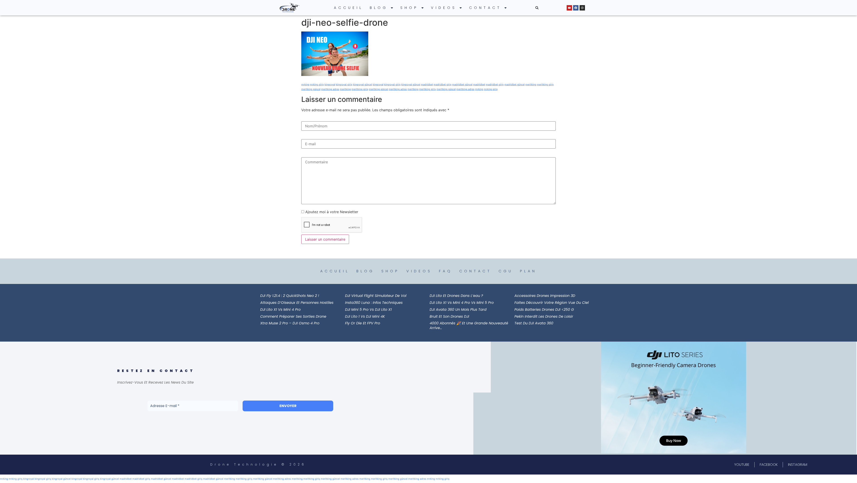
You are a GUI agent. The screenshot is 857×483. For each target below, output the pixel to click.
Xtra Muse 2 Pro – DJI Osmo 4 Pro (289, 323)
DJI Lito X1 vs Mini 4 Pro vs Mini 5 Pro (462, 302)
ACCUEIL (348, 7)
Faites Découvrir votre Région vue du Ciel (551, 302)
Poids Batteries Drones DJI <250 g (544, 309)
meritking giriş (545, 84)
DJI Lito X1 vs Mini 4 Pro (280, 309)
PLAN (528, 271)
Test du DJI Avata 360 (533, 323)
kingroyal (329, 84)
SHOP (409, 7)
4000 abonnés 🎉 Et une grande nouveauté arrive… (469, 325)
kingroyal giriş (344, 84)
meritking (530, 84)
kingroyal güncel (362, 84)
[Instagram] (582, 7)
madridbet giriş (442, 84)
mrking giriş (317, 84)
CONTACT (485, 7)
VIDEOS (444, 7)
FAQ (445, 271)
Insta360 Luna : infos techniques (374, 302)
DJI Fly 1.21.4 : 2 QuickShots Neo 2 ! (289, 295)
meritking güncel (310, 89)
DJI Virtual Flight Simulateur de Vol (375, 295)
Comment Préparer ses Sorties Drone (293, 316)
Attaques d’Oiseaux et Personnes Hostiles (296, 302)
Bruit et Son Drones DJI (449, 316)
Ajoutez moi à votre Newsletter (331, 212)
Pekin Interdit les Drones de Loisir (543, 316)
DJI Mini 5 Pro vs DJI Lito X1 (368, 309)
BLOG (379, 7)
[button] (537, 8)
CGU (506, 271)
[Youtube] (569, 7)
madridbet (427, 84)
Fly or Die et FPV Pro (362, 323)
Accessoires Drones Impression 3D (544, 295)
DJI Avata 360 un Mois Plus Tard (458, 309)
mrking (305, 84)
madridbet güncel (462, 84)
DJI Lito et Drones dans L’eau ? (456, 295)
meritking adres (330, 89)
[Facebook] (575, 7)
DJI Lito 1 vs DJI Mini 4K (365, 316)
